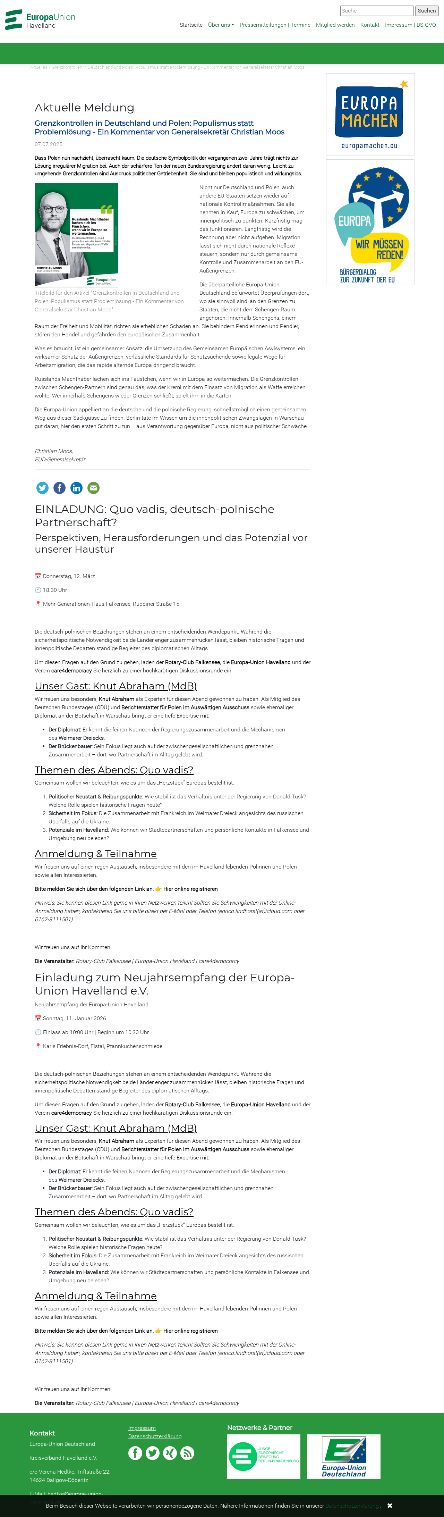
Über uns (219, 25)
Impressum (142, 1428)
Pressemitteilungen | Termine (275, 25)
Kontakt (369, 25)
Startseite (191, 25)
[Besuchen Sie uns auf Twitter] (153, 1453)
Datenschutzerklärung (155, 1436)
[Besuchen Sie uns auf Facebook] (135, 1453)
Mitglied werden (335, 25)
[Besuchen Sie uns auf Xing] (170, 1453)
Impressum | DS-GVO (410, 25)
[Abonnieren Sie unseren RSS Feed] (187, 1453)
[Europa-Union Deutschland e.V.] (344, 1456)
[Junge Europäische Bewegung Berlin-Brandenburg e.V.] (263, 1456)
